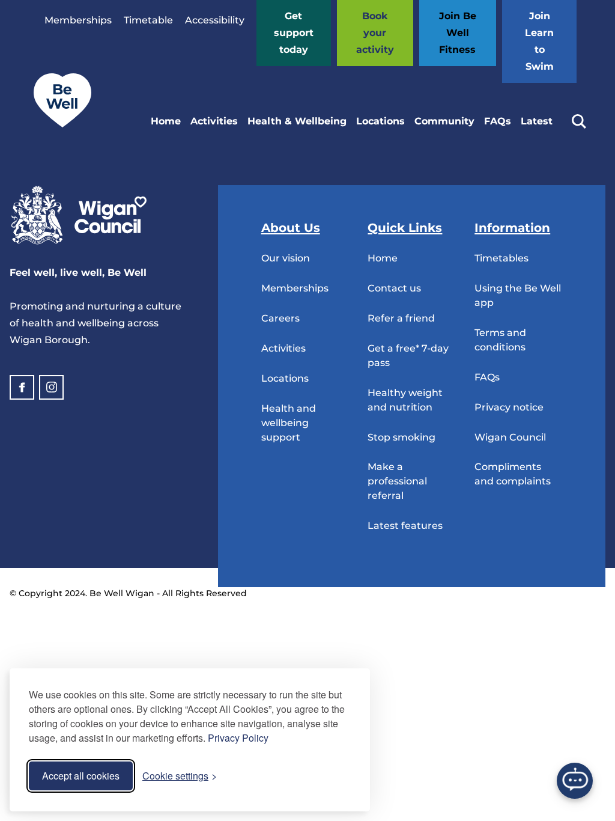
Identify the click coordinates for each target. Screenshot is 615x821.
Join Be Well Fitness (457, 32)
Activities (214, 121)
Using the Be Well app (517, 295)
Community (444, 121)
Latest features (405, 525)
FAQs (497, 121)
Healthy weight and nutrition (405, 400)
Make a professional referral (397, 481)
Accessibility (214, 20)
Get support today (294, 32)
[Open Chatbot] (575, 781)
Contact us (394, 288)
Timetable (148, 20)
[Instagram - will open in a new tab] (51, 387)
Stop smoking (401, 437)
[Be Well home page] (57, 124)
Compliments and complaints (512, 474)
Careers (280, 318)
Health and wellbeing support (288, 423)
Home (166, 121)
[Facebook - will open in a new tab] (22, 387)
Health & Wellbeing (297, 121)
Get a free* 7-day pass (408, 355)
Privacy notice (509, 407)
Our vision (285, 258)
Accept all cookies (81, 776)
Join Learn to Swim (539, 41)
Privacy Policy (238, 738)
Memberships (78, 20)
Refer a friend (401, 318)
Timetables (501, 258)
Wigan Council (510, 437)
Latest (537, 121)
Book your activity (375, 32)
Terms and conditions (500, 340)
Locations (380, 121)
